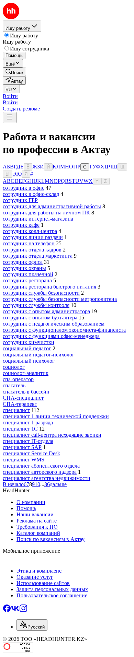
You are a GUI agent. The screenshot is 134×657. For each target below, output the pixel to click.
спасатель (14, 385)
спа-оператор (18, 379)
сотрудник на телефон (29, 243)
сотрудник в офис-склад (31, 194)
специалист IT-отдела (28, 441)
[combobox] (31, 625)
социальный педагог (27, 348)
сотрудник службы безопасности (41, 293)
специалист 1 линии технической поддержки (56, 416)
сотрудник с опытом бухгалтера (40, 317)
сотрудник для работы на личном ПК (46, 212)
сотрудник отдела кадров (32, 250)
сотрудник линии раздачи (33, 237)
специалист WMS (23, 459)
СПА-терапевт (20, 404)
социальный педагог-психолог (39, 354)
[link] (14, 72)
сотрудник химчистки (28, 342)
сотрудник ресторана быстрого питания (49, 287)
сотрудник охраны (24, 268)
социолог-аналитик (25, 373)
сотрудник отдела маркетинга (37, 256)
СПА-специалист (23, 398)
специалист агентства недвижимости (46, 478)
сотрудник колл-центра (30, 231)
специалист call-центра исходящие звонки (52, 435)
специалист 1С (20, 429)
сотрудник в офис (23, 188)
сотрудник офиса (23, 262)
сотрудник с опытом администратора (46, 311)
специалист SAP (22, 447)
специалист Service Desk (31, 453)
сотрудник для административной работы (52, 206)
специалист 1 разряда (28, 422)
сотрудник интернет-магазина (38, 219)
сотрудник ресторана (27, 280)
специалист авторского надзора (40, 472)
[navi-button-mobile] (9, 117)
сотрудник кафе (21, 225)
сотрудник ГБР (20, 200)
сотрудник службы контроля (36, 305)
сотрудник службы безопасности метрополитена (60, 299)
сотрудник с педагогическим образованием (53, 324)
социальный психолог (29, 361)
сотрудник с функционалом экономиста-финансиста (64, 330)
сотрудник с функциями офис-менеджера (51, 336)
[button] (10, 96)
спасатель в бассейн (26, 392)
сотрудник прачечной (28, 274)
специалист (16, 410)
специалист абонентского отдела (41, 466)
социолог (14, 367)
